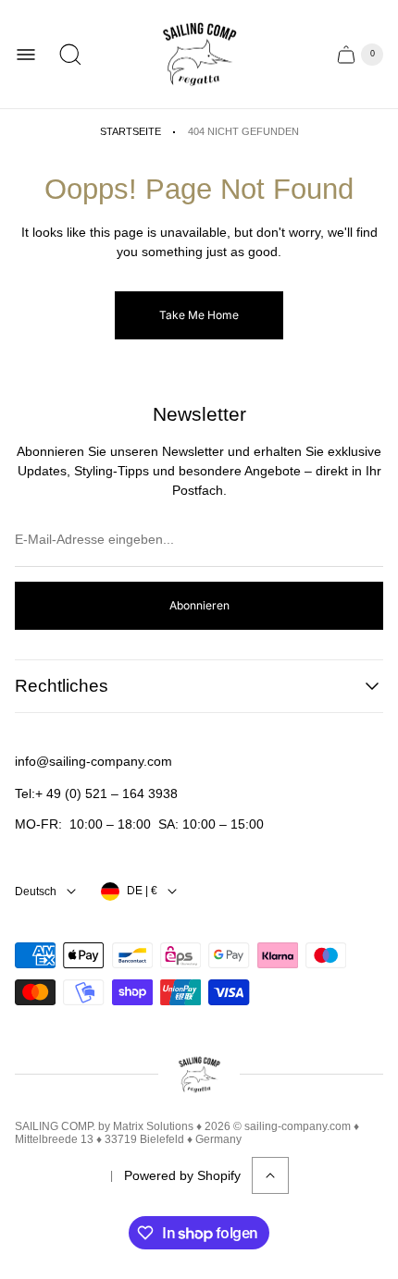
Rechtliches (61, 685)
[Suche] (70, 54)
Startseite (130, 131)
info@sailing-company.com (93, 761)
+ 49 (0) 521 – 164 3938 (106, 793)
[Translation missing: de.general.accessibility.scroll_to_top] (270, 1175)
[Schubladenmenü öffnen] (26, 54)
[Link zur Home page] (199, 1074)
